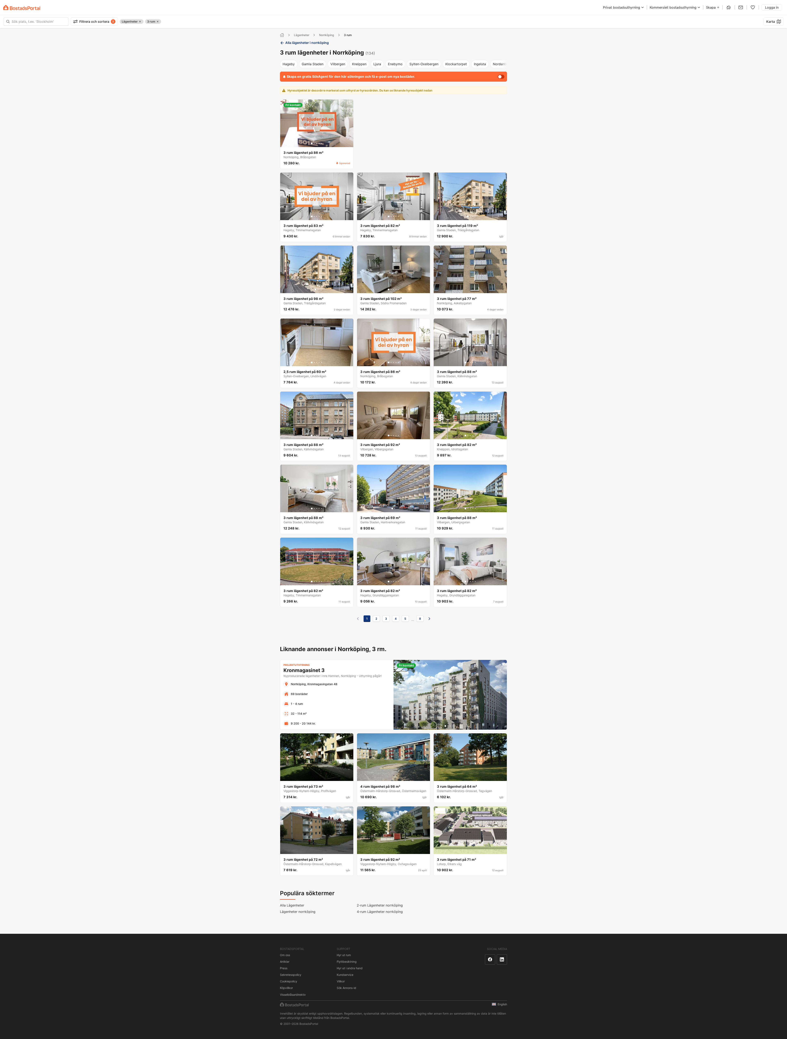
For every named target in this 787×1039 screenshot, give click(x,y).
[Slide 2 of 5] (314, 143)
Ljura (377, 64)
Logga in (772, 7)
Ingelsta (480, 64)
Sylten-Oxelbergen (423, 64)
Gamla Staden (312, 64)
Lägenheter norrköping (297, 912)
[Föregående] (358, 618)
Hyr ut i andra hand (350, 968)
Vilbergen (337, 64)
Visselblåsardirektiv (293, 994)
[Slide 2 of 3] (470, 216)
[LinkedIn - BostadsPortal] (502, 959)
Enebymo (395, 64)
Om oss (285, 955)
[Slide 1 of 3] (468, 216)
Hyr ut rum (344, 955)
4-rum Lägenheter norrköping (380, 912)
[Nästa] (429, 618)
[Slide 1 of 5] (311, 143)
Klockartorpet (456, 64)
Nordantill (500, 64)
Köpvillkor (286, 988)
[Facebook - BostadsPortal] (490, 959)
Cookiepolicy (288, 981)
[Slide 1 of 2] (315, 289)
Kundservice (345, 974)
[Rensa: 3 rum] (157, 21)
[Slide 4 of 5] (319, 143)
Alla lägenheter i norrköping (307, 43)
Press (283, 968)
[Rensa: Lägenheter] (140, 21)
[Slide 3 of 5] (316, 143)
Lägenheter (301, 35)
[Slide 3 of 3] (473, 216)
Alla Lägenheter (292, 905)
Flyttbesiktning (347, 961)
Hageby (289, 64)
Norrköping (326, 35)
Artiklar (284, 961)
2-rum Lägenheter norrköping (380, 905)
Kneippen (359, 64)
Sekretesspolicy (290, 974)
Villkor (341, 981)
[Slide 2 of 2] (318, 289)
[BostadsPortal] (21, 7)
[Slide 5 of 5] (321, 143)
